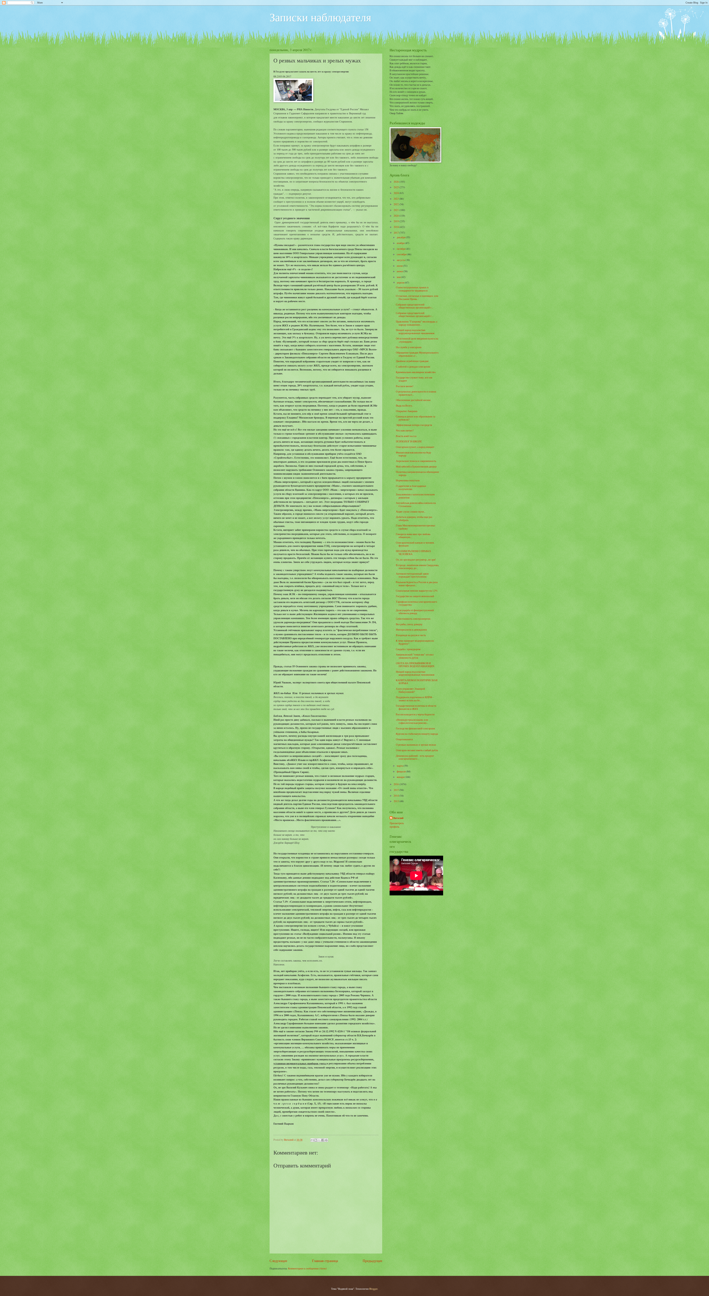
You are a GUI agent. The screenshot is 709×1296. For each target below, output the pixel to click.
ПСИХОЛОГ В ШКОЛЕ (409, 441)
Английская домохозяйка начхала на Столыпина (416, 504)
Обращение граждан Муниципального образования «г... (417, 354)
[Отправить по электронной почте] (312, 1140)
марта (400, 765)
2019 (396, 221)
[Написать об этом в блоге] (316, 1140)
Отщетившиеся (404, 739)
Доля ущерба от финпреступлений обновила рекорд (415, 611)
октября (401, 248)
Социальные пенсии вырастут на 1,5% (417, 590)
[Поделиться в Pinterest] (326, 1140)
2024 (396, 193)
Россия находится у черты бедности (415, 714)
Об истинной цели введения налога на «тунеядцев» (417, 340)
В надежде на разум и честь (411, 635)
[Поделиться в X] (319, 1140)
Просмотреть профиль (397, 824)
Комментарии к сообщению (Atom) (307, 1268)
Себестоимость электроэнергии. (413, 618)
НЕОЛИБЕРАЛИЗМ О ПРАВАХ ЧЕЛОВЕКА (413, 552)
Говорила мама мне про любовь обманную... (413, 535)
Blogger (373, 1288)
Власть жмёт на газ (406, 436)
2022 (396, 204)
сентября (402, 254)
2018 (396, 227)
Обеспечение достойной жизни (413, 400)
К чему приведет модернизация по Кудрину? (415, 642)
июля (400, 265)
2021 (396, 210)
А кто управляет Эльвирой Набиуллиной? (410, 690)
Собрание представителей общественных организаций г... (414, 306)
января (401, 777)
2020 (396, 215)
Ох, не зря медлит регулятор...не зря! (416, 559)
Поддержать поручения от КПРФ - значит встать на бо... (415, 698)
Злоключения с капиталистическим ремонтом (415, 496)
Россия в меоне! (404, 386)
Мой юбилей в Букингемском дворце (416, 466)
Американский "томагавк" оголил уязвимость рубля (415, 656)
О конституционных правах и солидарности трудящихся (412, 289)
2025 (396, 187)
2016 (396, 784)
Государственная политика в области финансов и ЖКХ (416, 707)
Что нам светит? (405, 430)
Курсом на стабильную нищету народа (417, 733)
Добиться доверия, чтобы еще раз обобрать (414, 518)
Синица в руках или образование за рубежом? (415, 418)
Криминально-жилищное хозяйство (416, 372)
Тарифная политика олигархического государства (416, 603)
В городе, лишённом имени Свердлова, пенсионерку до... (417, 566)
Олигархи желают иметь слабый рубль (417, 750)
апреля (401, 282)
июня (400, 271)
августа (401, 260)
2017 (396, 232)
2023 (396, 198)
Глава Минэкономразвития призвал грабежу (415, 527)
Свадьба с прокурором (408, 649)
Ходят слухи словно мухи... (411, 511)
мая (399, 277)
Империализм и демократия (411, 629)
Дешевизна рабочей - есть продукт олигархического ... (415, 757)
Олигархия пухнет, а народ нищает (415, 447)
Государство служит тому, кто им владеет (414, 379)
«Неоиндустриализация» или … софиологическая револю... (413, 721)
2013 (396, 801)
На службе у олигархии (409, 347)
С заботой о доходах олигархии (413, 366)
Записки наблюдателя (320, 17)
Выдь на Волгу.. (404, 405)
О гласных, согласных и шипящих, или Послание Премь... (417, 297)
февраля (401, 771)
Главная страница (325, 1260)
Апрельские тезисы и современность (416, 461)
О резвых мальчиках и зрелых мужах (416, 744)
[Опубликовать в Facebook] (323, 1140)
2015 (396, 790)
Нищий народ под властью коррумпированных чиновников (415, 331)
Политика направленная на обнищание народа (417, 473)
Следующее (278, 1260)
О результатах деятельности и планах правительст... (416, 393)
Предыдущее (372, 1260)
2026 (396, 181)
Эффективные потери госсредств (414, 425)
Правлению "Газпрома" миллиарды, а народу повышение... (416, 323)
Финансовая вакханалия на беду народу (413, 454)
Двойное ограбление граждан (412, 361)
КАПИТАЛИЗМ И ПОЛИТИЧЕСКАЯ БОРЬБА (416, 681)
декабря (401, 237)
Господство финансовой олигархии (415, 728)
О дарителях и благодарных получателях (411, 487)
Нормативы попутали (408, 480)
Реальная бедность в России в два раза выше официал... (417, 583)
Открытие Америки (406, 411)
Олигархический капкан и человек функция (415, 544)
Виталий (398, 818)
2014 (396, 795)
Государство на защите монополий (415, 596)
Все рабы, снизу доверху (409, 624)
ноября (401, 243)
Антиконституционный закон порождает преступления (412, 575)
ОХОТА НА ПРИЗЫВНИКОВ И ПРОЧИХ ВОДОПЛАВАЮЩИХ (415, 664)
